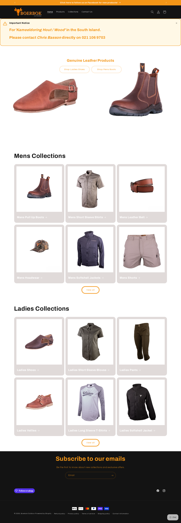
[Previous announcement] (15, 2)
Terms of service (88, 513)
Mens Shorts (128, 277)
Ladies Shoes (26, 370)
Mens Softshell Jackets (84, 277)
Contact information (121, 513)
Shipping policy (104, 513)
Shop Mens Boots (106, 69)
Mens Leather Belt (132, 217)
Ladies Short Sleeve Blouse (87, 370)
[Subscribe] (112, 475)
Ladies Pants (129, 370)
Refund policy (59, 513)
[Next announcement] (166, 2)
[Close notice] (176, 23)
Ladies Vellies (27, 430)
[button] (152, 12)
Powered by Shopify (43, 513)
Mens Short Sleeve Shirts (85, 217)
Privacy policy (73, 513)
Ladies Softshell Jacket (136, 430)
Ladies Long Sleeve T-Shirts (87, 430)
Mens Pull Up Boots (30, 217)
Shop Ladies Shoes (74, 69)
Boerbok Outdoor (28, 513)
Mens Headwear (28, 277)
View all (90, 290)
